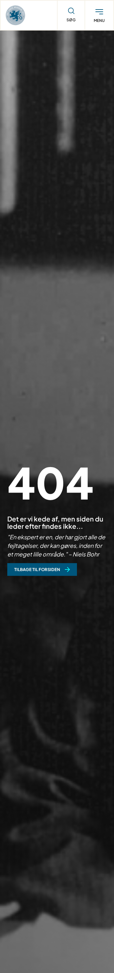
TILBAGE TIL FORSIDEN (37, 569)
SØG (71, 19)
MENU (99, 21)
